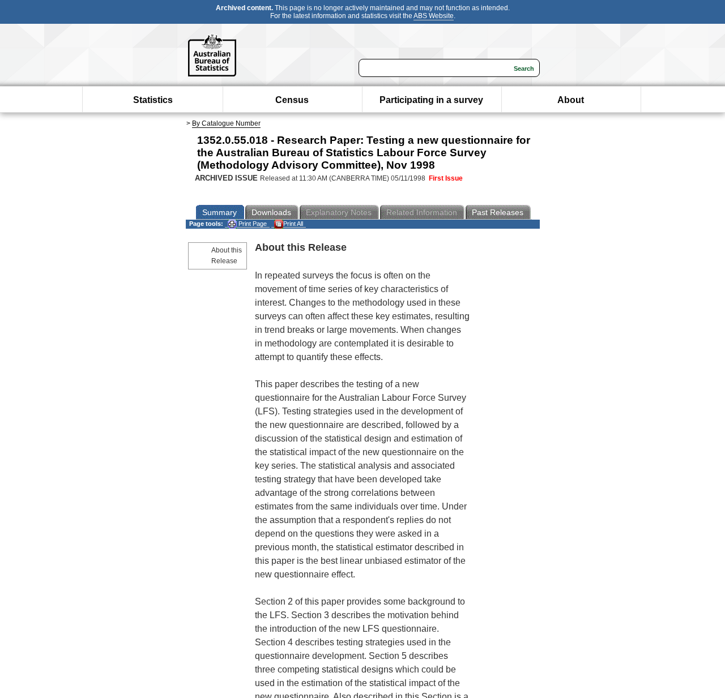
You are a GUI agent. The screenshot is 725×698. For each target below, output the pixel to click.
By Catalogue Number (226, 123)
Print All (293, 223)
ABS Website (433, 16)
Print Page (252, 223)
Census (292, 100)
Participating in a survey (431, 100)
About (570, 100)
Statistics (153, 100)
